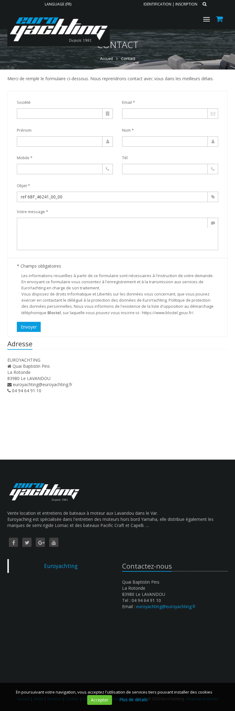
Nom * (128, 130)
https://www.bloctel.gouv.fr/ (167, 312)
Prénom (24, 130)
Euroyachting (61, 566)
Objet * (23, 185)
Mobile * (24, 157)
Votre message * (32, 211)
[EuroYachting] (58, 14)
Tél (125, 157)
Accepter (99, 700)
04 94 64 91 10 (26, 390)
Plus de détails (133, 699)
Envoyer (29, 327)
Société (24, 102)
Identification (157, 4)
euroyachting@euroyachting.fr (42, 384)
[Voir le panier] (220, 20)
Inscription (186, 4)
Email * (128, 102)
